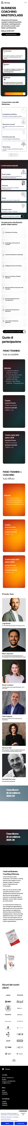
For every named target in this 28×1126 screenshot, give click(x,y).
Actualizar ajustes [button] (18, 809)
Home (3, 1090)
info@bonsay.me (6, 1083)
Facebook (4, 1103)
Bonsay (7, 3)
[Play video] (14, 856)
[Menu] (25, 2)
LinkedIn (4, 1101)
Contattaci (5, 1094)
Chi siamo (4, 1092)
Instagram (4, 1105)
